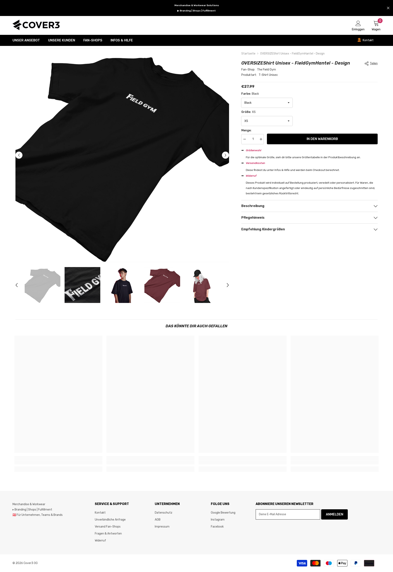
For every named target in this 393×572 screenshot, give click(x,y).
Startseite (248, 53)
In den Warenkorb (322, 139)
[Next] (225, 155)
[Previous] (19, 155)
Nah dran (388, 8)
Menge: (246, 130)
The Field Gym (266, 69)
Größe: (248, 112)
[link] (58, 462)
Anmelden (334, 514)
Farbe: (250, 94)
